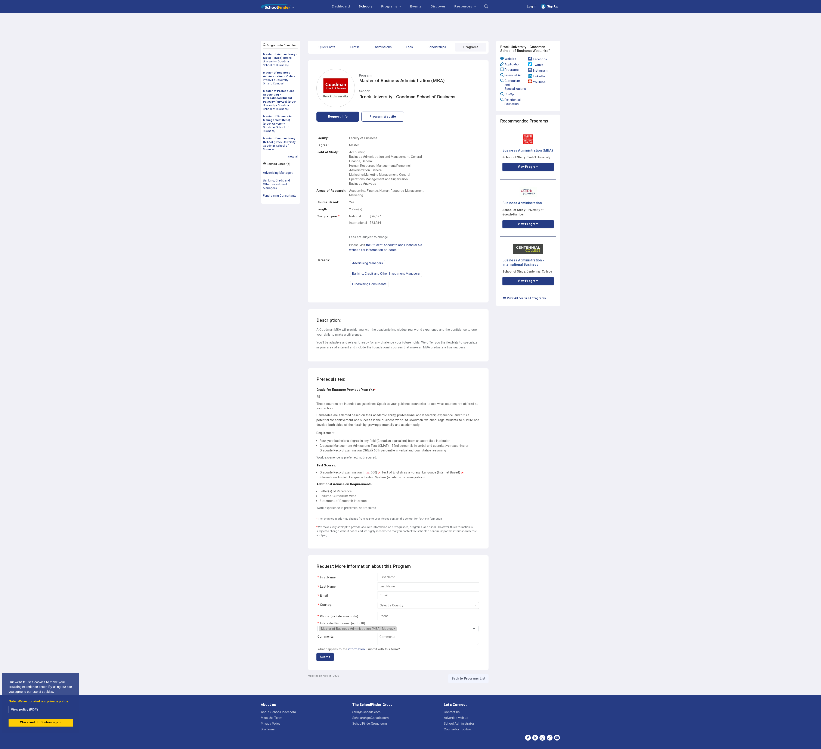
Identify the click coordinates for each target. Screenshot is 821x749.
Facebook (540, 59)
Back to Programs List (468, 678)
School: (364, 91)
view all (293, 156)
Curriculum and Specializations (515, 85)
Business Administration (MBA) (527, 150)
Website (510, 59)
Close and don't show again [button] (40, 722)
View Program (528, 166)
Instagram (540, 70)
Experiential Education (513, 102)
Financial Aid (513, 75)
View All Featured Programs (524, 298)
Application (512, 64)
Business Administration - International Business (523, 262)
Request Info (338, 116)
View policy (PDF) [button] (24, 709)
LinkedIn (539, 76)
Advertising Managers (278, 172)
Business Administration (522, 203)
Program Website (382, 116)
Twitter (538, 65)
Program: (365, 75)
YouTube (539, 82)
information (356, 649)
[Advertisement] (410, 24)
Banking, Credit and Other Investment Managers (276, 184)
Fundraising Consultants (279, 195)
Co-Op (509, 94)
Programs (512, 70)
